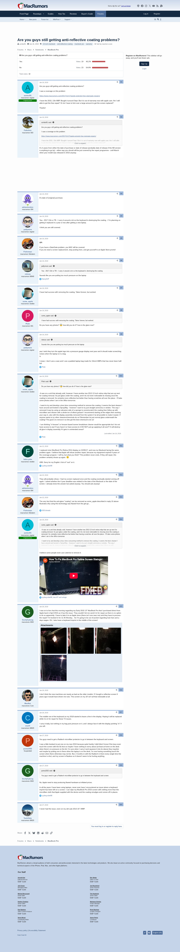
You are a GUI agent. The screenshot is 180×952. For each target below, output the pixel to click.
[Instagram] (146, 6)
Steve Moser (22, 917)
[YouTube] (153, 6)
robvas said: (45, 340)
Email (19, 881)
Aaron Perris (94, 917)
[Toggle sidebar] (161, 19)
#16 (121, 690)
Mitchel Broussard (24, 893)
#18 (121, 735)
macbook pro (79, 44)
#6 (121, 260)
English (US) (157, 933)
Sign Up (144, 64)
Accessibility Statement (37, 930)
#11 (121, 446)
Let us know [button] (126, 6)
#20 (121, 804)
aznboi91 (22, 44)
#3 (121, 193)
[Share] (117, 82)
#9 (121, 334)
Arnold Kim (21, 877)
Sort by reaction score (104, 44)
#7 (121, 288)
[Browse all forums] (155, 19)
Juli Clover (21, 885)
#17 (121, 712)
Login (144, 69)
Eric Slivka (93, 877)
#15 (121, 606)
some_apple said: (47, 316)
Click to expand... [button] (81, 143)
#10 (121, 376)
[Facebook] (142, 6)
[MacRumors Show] (138, 6)
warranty (89, 44)
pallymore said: (46, 266)
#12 (121, 475)
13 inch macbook (49, 44)
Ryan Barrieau (94, 909)
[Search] (158, 19)
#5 (121, 238)
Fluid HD (23, 935)
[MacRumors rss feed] (157, 6)
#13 (121, 497)
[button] (36, 14)
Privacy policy (22, 930)
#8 (121, 310)
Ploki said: (45, 381)
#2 (121, 117)
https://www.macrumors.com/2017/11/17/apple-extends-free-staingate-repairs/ (69, 96)
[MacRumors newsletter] (161, 6)
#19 (121, 765)
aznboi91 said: (46, 122)
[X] (150, 6)
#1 (121, 82)
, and (54, 597)
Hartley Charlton (23, 901)
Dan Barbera (22, 909)
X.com (24, 881)
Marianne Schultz (95, 901)
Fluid (18, 935)
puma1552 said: (47, 771)
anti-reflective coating (64, 44)
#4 (121, 216)
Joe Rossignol (94, 885)
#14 (121, 519)
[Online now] (28, 205)
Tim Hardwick (94, 893)
